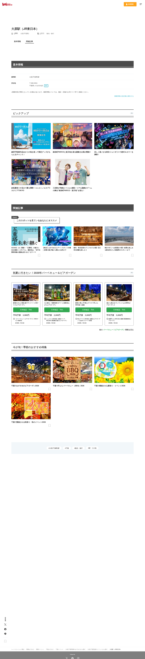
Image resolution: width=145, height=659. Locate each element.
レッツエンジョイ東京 (18, 649)
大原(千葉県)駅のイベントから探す (98, 649)
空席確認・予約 (26, 310)
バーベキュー (108, 329)
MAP (46, 85)
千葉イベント (59, 649)
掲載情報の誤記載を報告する (124, 96)
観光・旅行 (79, 448)
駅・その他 (92, 448)
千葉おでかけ (50, 649)
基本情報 (18, 64)
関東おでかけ (30, 649)
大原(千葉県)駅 (54, 448)
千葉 (67, 448)
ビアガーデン (120, 329)
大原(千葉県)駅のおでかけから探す (75, 649)
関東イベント (40, 649)
